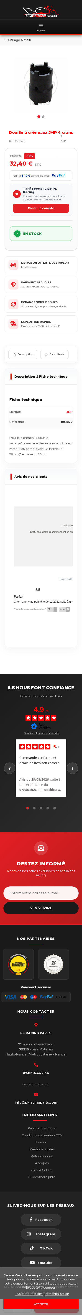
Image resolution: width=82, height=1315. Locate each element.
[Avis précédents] (9, 768)
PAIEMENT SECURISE (36, 282)
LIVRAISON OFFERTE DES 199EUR (45, 262)
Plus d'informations (29, 1294)
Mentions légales (41, 1149)
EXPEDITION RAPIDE (36, 321)
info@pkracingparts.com (36, 1102)
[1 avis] (51, 141)
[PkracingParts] (41, 11)
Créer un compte (41, 208)
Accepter (41, 1304)
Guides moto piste (41, 1177)
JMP (70, 411)
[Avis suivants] (72, 768)
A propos (41, 1163)
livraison (41, 1142)
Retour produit (41, 1156)
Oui (52, 609)
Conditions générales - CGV (41, 1135)
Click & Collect (42, 1170)
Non (64, 609)
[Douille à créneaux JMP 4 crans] (41, 85)
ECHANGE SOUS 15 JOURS (39, 302)
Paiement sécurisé (41, 1128)
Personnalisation (57, 1294)
